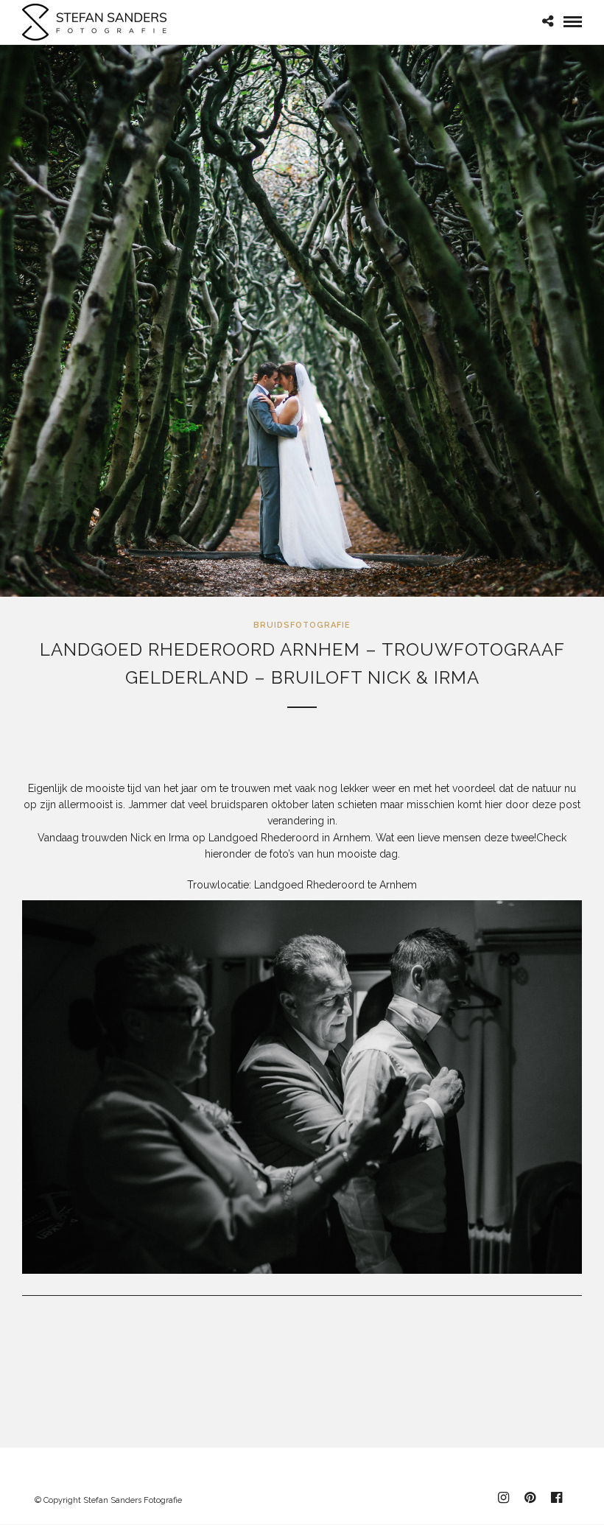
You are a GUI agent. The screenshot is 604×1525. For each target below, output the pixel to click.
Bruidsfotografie (302, 625)
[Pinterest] (529, 1497)
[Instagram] (503, 1497)
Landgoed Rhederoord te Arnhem (335, 885)
